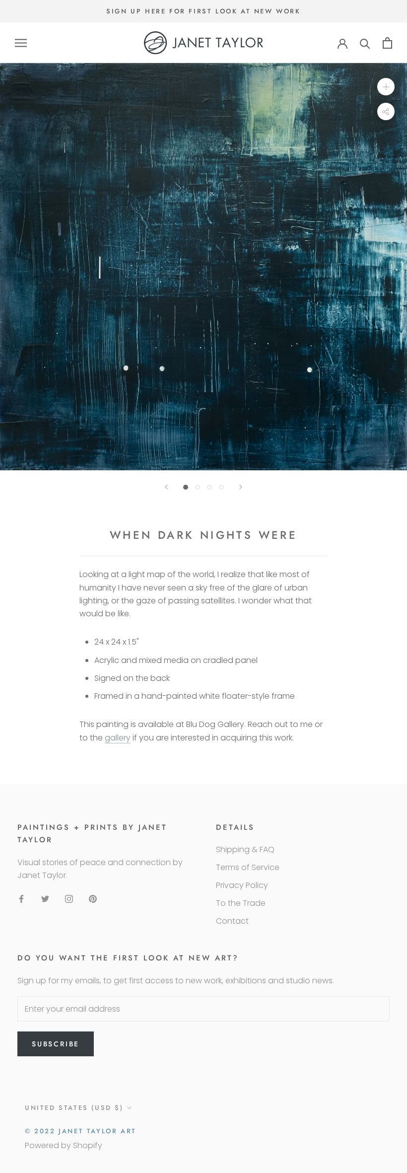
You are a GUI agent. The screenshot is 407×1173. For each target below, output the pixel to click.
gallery (118, 737)
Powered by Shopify (63, 1145)
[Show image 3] (209, 487)
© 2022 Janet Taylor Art (80, 1131)
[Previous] (166, 487)
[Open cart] (387, 43)
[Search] (365, 43)
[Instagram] (69, 898)
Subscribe (55, 1044)
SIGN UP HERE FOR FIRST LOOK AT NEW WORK (203, 11)
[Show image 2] (197, 487)
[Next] (240, 487)
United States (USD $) (74, 1107)
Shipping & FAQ (245, 849)
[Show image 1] (185, 487)
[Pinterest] (93, 898)
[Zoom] (386, 86)
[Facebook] (21, 898)
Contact (232, 921)
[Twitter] (45, 898)
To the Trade (241, 903)
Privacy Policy (242, 885)
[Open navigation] (21, 43)
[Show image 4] (221, 487)
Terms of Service (247, 867)
